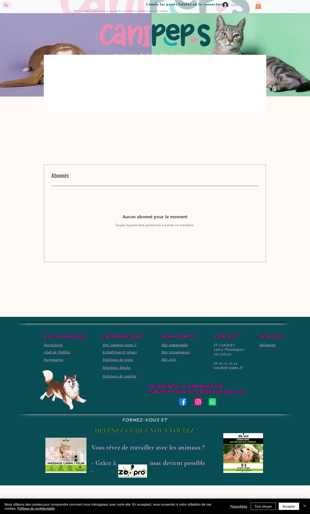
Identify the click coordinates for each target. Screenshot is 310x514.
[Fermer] (304, 506)
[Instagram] (198, 401)
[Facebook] (182, 401)
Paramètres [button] (238, 506)
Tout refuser (263, 506)
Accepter (289, 506)
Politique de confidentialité (36, 508)
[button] (258, 5)
